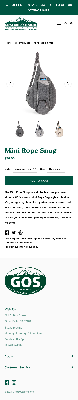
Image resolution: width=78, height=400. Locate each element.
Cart (68, 23)
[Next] (68, 83)
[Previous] (10, 83)
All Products (22, 42)
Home (8, 42)
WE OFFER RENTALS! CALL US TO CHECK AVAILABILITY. (39, 7)
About (9, 356)
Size (42, 168)
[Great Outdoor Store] (7, 233)
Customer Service (17, 367)
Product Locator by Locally (21, 246)
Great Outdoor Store (23, 392)
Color (8, 168)
